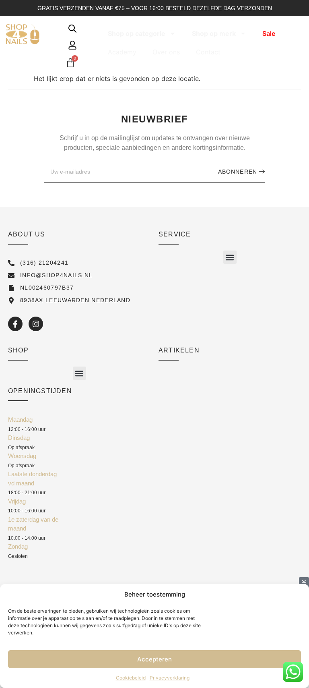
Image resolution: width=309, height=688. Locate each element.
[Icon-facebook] (15, 324)
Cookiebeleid (131, 678)
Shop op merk (214, 33)
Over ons (166, 52)
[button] (230, 257)
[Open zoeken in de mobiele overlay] (72, 28)
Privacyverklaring (170, 678)
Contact (208, 52)
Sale (268, 33)
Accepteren (154, 659)
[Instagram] (36, 324)
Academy (122, 52)
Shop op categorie (136, 33)
